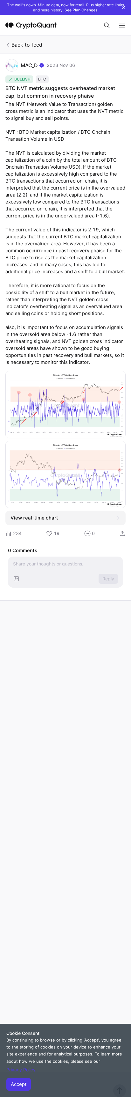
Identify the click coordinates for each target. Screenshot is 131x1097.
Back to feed (26, 45)
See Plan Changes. (81, 10)
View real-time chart (34, 518)
